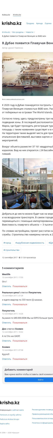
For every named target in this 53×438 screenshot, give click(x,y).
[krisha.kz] (9, 402)
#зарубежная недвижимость (29, 242)
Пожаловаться (20, 286)
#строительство (11, 250)
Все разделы (18, 32)
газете (21, 410)
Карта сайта (4, 423)
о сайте (14, 410)
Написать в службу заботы (10, 415)
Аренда (39, 23)
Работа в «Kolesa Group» (9, 419)
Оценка (48, 23)
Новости (29, 32)
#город (7, 242)
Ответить (6, 286)
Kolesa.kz (6, 15)
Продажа (30, 23)
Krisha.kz (6, 32)
